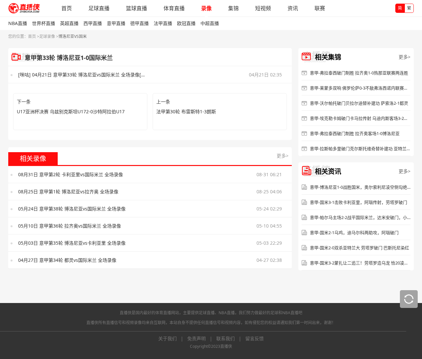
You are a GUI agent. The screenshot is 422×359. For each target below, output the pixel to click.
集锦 (233, 8)
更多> (282, 155)
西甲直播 (92, 23)
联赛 (320, 8)
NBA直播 (17, 23)
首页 (66, 8)
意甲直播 (116, 23)
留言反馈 (254, 338)
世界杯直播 (43, 23)
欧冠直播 (186, 23)
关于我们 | (172, 338)
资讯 (292, 8)
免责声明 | (201, 338)
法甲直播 (163, 23)
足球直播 (98, 8)
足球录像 (47, 36)
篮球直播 (136, 8)
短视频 (263, 8)
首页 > (33, 36)
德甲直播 (139, 23)
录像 (206, 8)
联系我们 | (230, 338)
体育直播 (174, 8)
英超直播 (69, 23)
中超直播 (209, 23)
